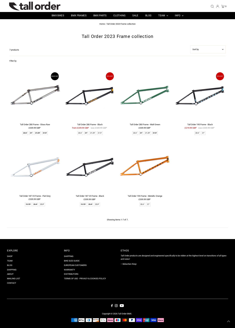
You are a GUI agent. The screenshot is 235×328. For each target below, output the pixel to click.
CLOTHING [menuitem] (119, 15)
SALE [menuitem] (135, 15)
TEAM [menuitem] (162, 15)
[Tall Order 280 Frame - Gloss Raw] (34, 96)
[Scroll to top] (228, 321)
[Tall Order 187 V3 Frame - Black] (89, 167)
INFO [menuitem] (178, 15)
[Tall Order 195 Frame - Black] (200, 96)
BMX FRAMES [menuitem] (78, 15)
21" (203, 133)
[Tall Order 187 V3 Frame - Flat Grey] (34, 167)
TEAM (9, 261)
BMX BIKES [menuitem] (58, 15)
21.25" (92, 133)
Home (102, 24)
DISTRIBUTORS (71, 274)
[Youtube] (122, 306)
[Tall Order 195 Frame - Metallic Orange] (144, 167)
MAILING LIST (13, 278)
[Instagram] (116, 306)
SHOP (9, 256)
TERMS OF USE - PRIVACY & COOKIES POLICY (85, 278)
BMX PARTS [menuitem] (99, 15)
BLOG (9, 265)
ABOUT (10, 274)
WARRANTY (69, 270)
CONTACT (11, 283)
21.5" (100, 133)
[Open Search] (212, 6)
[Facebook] (112, 306)
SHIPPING (11, 270)
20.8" (42, 204)
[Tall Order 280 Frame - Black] (89, 96)
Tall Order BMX (124, 313)
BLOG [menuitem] (148, 15)
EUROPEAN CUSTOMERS (75, 265)
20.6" (80, 133)
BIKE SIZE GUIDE (71, 261)
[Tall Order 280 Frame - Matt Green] (144, 96)
